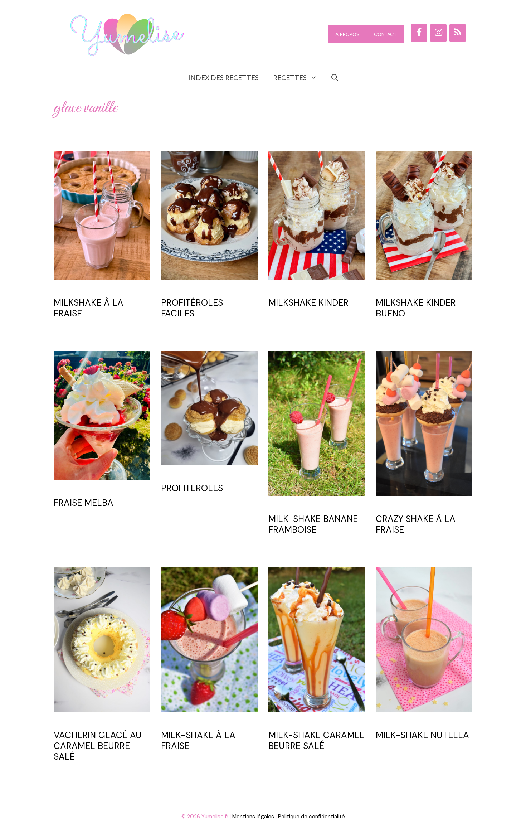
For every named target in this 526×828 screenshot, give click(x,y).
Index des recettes (223, 77)
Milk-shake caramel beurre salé (316, 740)
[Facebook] (419, 33)
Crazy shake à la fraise (416, 524)
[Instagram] (438, 33)
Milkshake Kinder (308, 303)
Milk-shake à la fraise (198, 740)
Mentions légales (253, 816)
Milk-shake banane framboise (313, 524)
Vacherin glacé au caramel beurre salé (98, 745)
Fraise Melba (83, 503)
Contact (385, 34)
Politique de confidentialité (311, 816)
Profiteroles (192, 488)
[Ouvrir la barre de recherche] (334, 78)
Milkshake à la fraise (88, 308)
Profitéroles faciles (192, 308)
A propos (347, 34)
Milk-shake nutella (422, 735)
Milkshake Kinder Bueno (416, 308)
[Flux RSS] (457, 33)
